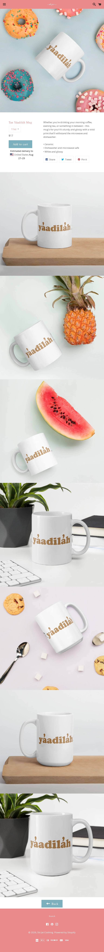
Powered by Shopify (65, 932)
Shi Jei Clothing (45, 932)
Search (52, 916)
